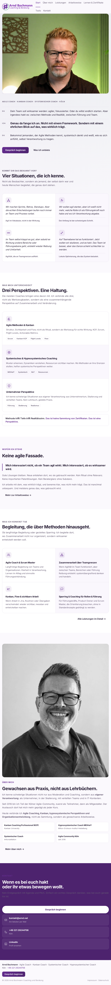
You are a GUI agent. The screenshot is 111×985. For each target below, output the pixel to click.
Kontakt (47, 10)
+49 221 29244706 (16, 968)
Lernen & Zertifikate (93, 2)
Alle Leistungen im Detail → (92, 618)
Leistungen (60, 2)
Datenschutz (103, 980)
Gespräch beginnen (15, 150)
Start (38, 2)
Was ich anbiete (41, 150)
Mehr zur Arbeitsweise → (18, 495)
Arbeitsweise (74, 2)
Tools (38, 10)
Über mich (48, 2)
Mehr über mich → (14, 849)
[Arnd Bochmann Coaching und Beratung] (17, 6)
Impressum (92, 980)
